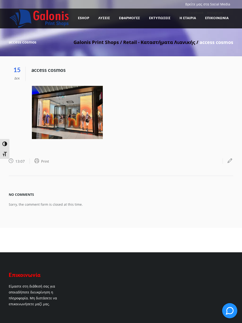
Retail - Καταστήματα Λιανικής (159, 42)
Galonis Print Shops (96, 42)
